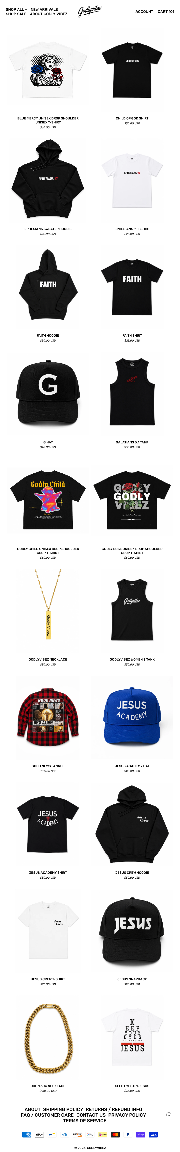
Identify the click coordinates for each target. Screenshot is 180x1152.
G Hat (48, 442)
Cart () (166, 11)
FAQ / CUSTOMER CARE (47, 1115)
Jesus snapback (132, 979)
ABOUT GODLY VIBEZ (49, 14)
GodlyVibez (96, 1148)
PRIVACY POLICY (127, 1115)
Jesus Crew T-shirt (48, 979)
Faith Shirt (132, 336)
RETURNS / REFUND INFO (114, 1109)
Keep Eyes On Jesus (132, 1086)
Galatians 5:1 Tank (132, 442)
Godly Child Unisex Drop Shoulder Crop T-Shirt (48, 551)
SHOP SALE (16, 14)
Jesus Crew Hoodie (132, 873)
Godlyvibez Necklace (48, 659)
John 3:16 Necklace (48, 1086)
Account (144, 11)
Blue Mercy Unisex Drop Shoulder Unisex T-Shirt (48, 120)
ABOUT (33, 1109)
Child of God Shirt (132, 118)
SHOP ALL (15, 9)
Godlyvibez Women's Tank (132, 659)
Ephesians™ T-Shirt (132, 229)
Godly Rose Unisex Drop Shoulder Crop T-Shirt (132, 551)
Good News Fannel (48, 766)
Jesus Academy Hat (132, 766)
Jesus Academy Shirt (48, 873)
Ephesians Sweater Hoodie (48, 229)
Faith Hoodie (48, 336)
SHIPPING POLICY (63, 1109)
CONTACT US (91, 1115)
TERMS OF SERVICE (84, 1120)
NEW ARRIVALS (44, 9)
